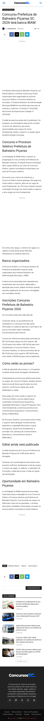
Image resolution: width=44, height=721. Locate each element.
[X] (17, 34)
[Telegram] (27, 34)
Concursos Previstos (8, 9)
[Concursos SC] (3, 28)
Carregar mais (21, 661)
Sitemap (26, 714)
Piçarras (23, 566)
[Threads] (34, 700)
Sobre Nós (18, 714)
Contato (6, 712)
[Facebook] (11, 34)
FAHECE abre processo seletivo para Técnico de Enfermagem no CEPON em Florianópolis (28, 652)
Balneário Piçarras (13, 566)
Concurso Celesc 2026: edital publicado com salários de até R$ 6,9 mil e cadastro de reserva (28, 640)
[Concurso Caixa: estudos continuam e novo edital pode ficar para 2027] (8, 617)
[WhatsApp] (22, 34)
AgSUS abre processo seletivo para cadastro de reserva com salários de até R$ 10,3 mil (28, 628)
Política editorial (17, 712)
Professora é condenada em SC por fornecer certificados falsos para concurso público (28, 604)
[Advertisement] (22, 64)
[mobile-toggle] (3, 3)
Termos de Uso (36, 714)
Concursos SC (12, 28)
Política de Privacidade (31, 712)
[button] (41, 3)
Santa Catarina (32, 566)
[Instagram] (16, 700)
